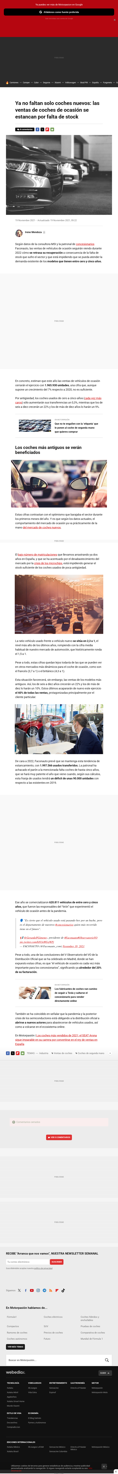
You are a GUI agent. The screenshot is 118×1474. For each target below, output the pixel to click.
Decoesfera (12, 1422)
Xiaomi (58, 82)
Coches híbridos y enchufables (90, 1319)
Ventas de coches (63, 1053)
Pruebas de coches (90, 1326)
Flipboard (47, 129)
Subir (103, 1373)
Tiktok (63, 1290)
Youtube (31, 1290)
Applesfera (11, 1397)
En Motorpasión (62, 420)
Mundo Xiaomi (13, 1406)
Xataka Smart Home (15, 1401)
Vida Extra (32, 1392)
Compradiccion (13, 1427)
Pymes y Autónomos (37, 1422)
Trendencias (12, 1418)
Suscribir (57, 1262)
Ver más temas (15, 1347)
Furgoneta (107, 82)
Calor (36, 82)
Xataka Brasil (12, 1451)
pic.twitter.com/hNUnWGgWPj (37, 942)
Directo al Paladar (78, 1388)
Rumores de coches (17, 1332)
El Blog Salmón (34, 1418)
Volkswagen (70, 82)
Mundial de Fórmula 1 (92, 1338)
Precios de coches (53, 1332)
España (95, 82)
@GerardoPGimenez (35, 937)
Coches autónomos (17, 1338)
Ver (60, 1137)
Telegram (44, 1290)
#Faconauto (71, 937)
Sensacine (54, 1388)
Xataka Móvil (12, 1392)
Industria (43, 1053)
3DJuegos (32, 1388)
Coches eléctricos (53, 1317)
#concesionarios (64, 924)
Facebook (37, 129)
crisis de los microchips (48, 563)
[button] (35, 232)
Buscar (107, 1360)
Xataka (10, 1388)
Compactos (13, 1326)
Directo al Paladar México (78, 1448)
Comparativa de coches (93, 1332)
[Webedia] (15, 1372)
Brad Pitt (84, 82)
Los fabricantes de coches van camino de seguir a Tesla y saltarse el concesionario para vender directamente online (76, 994)
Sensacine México (57, 1447)
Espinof (52, 1392)
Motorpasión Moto (100, 1392)
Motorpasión (97, 1388)
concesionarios (85, 244)
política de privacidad (43, 1268)
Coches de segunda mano (91, 1053)
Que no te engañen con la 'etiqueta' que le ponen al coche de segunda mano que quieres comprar (76, 427)
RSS (50, 1290)
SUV (46, 1326)
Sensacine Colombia (58, 1451)
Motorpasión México (100, 1447)
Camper (26, 82)
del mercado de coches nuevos (42, 527)
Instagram (38, 1290)
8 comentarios (26, 129)
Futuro (47, 1338)
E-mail (52, 129)
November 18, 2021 (74, 946)
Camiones (14, 82)
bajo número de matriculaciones (37, 554)
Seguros (46, 82)
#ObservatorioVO (87, 937)
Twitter (42, 129)
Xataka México (13, 1447)
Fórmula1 (12, 1317)
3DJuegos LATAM (36, 1447)
